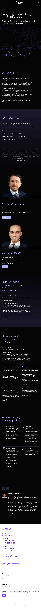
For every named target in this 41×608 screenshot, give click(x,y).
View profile (4, 266)
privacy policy (7, 592)
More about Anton (6, 217)
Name (3, 568)
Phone (3, 578)
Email (3, 573)
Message (4, 584)
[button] (3, 3)
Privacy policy (36, 604)
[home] (20, 2)
